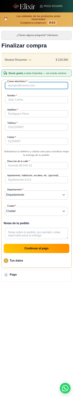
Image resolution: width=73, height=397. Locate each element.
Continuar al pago (36, 248)
